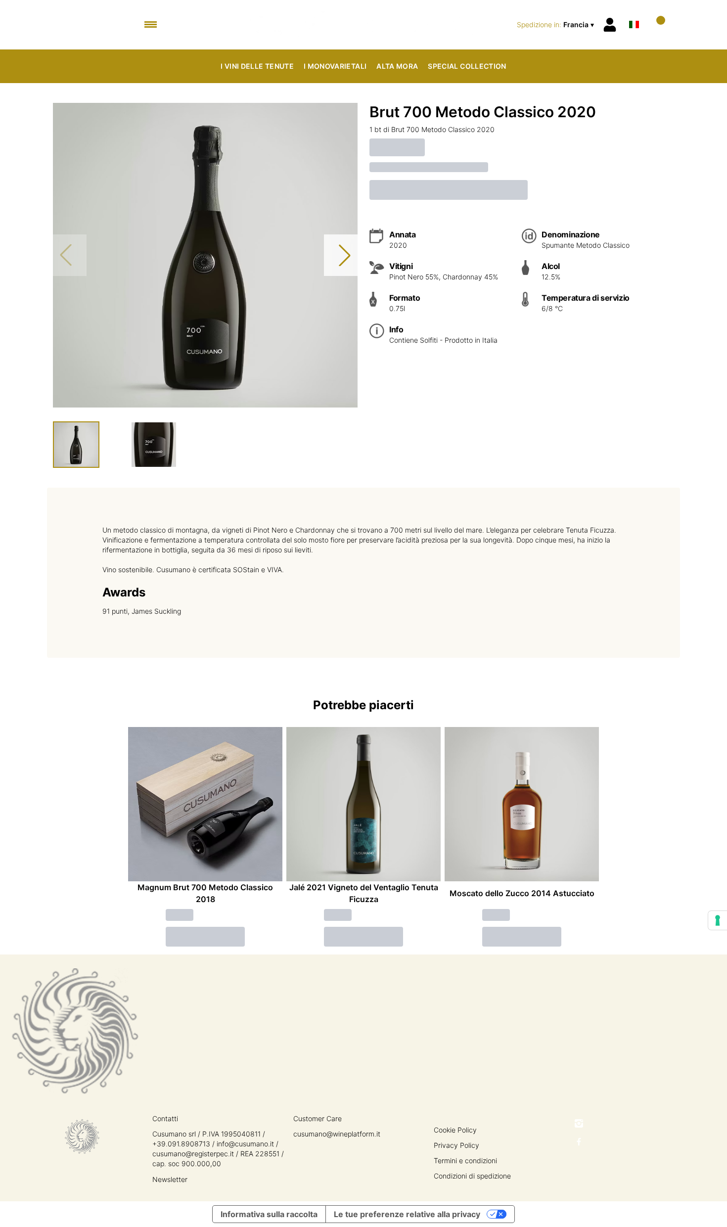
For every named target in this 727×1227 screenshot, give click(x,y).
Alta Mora (397, 66)
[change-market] (556, 25)
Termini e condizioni (465, 1160)
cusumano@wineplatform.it (336, 1134)
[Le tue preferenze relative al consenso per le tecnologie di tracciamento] (717, 920)
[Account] (610, 25)
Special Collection (467, 66)
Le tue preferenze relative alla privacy (407, 1214)
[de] (634, 11)
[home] (364, 24)
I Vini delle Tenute (257, 66)
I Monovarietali (335, 66)
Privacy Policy (456, 1145)
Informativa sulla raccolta (269, 1214)
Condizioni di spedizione (472, 1176)
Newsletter (169, 1179)
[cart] (656, 24)
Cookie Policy (455, 1130)
